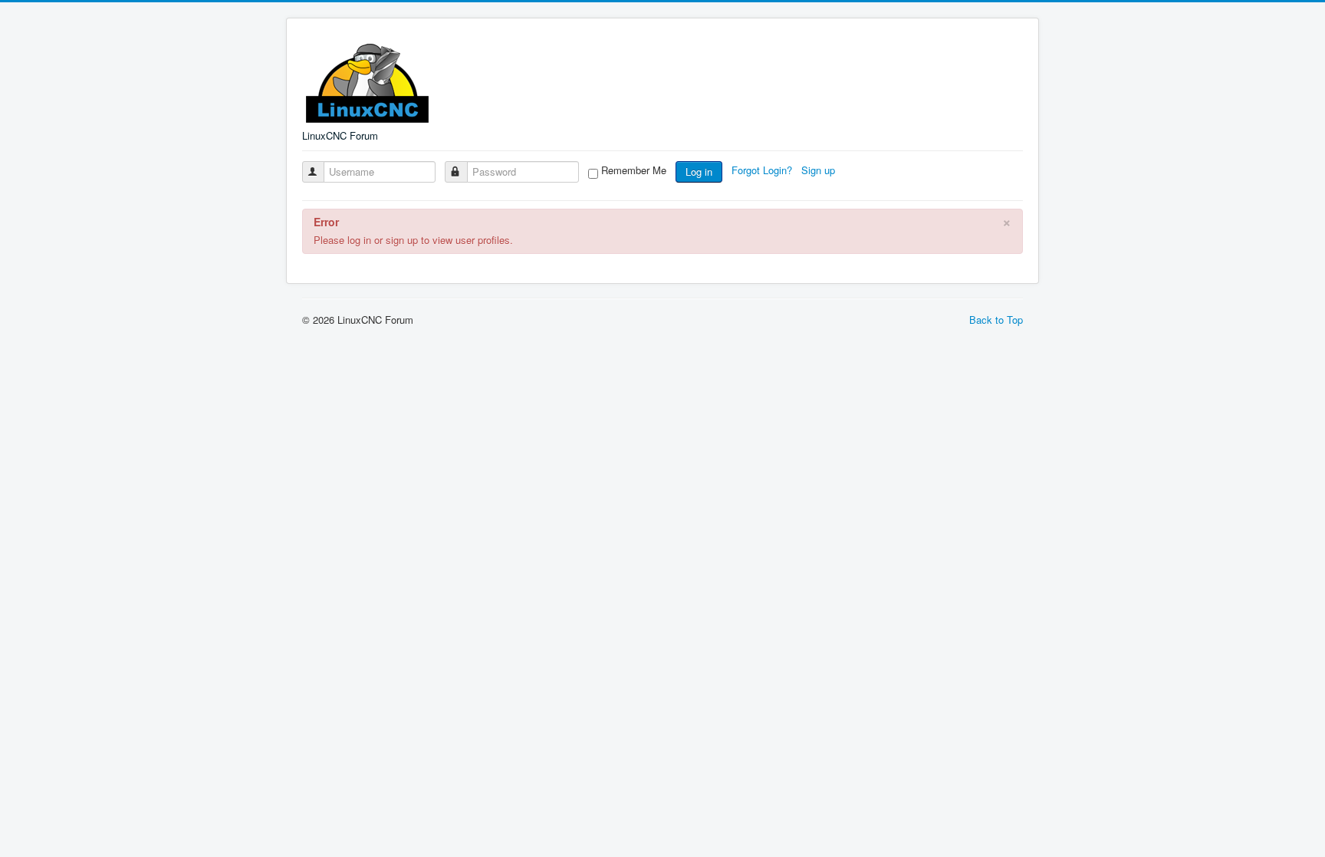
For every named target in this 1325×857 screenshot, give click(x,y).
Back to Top (996, 319)
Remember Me (633, 170)
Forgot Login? (763, 170)
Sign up (819, 170)
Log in (699, 171)
